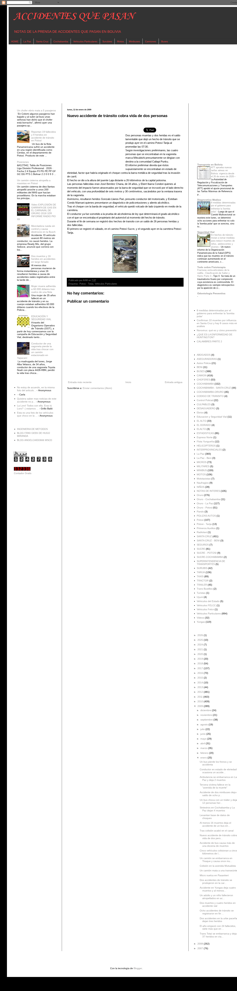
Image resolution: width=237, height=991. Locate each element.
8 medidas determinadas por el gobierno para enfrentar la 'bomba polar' (215, 313)
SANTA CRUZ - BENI (208, 540)
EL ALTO (201, 420)
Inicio (128, 382)
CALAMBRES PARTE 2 (209, 341)
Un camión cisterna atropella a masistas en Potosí (33, 182)
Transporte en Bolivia (210, 164)
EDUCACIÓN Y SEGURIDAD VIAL (41, 318)
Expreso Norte (205, 437)
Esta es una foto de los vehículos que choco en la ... (35, 414)
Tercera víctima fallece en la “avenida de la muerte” (215, 786)
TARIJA (201, 572)
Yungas (201, 621)
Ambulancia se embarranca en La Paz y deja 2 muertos (218, 778)
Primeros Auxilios (206, 528)
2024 (200, 644)
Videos (200, 617)
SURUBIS (202, 568)
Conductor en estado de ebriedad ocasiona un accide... (218, 771)
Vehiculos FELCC (206, 605)
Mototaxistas (204, 478)
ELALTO (201, 429)
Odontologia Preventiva (211, 293)
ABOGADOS (203, 354)
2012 (200, 691)
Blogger (138, 968)
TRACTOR (203, 580)
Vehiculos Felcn (205, 609)
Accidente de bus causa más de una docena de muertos (217, 844)
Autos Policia (204, 363)
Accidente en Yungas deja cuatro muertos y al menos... (218, 889)
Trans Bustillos (205, 588)
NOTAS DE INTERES (208, 491)
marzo (204, 748)
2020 (200, 654)
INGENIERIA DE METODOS (32, 429)
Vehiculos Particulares (85, 41)
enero (204, 757)
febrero (204, 753)
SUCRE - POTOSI (207, 552)
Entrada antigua (173, 382)
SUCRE (201, 548)
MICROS (201, 462)
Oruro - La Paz (205, 503)
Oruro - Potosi (204, 507)
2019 (200, 658)
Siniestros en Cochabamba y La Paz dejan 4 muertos (217, 809)
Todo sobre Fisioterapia (211, 267)
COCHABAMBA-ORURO (210, 392)
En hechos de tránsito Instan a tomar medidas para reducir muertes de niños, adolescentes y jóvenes (223, 241)
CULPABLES (204, 404)
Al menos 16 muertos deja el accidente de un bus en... (215, 824)
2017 (200, 668)
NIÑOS (200, 487)
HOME (14, 41)
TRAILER (202, 584)
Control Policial (205, 400)
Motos (120, 41)
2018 (200, 663)
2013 (200, 687)
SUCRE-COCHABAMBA (210, 557)
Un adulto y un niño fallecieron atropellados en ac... (216, 897)
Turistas (201, 592)
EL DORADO (204, 425)
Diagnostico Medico (209, 199)
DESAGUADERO (206, 408)
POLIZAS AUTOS (206, 515)
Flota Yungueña (205, 441)
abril (203, 743)
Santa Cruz (42, 41)
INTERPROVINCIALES (209, 449)
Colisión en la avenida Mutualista (218, 865)
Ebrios (200, 412)
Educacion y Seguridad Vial (212, 416)
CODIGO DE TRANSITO (210, 396)
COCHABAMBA (205, 383)
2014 (200, 682)
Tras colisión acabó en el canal (217, 830)
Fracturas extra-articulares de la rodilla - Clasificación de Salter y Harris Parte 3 (213, 273)
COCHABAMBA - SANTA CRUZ (214, 387)
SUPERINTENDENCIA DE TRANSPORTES (211, 562)
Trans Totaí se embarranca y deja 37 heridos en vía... (218, 935)
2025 (200, 639)
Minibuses (134, 41)
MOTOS (201, 474)
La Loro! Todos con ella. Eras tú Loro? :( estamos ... (34, 407)
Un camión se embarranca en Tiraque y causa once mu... (216, 860)
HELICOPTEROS (206, 445)
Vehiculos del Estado (208, 601)
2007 (200, 948)
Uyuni (200, 597)
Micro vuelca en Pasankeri (214, 875)
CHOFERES (203, 379)
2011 (200, 696)
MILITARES (203, 466)
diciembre (206, 710)
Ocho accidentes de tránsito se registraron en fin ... (217, 912)
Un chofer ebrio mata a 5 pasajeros (36, 110)
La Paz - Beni (204, 458)
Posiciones (23, 162)
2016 (200, 673)
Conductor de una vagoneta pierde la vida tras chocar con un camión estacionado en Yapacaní (35, 350)
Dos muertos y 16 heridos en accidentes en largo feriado (43, 259)
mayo (203, 738)
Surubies (107, 41)
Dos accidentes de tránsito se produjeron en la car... (216, 881)
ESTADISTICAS (205, 433)
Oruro (200, 495)
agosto (204, 724)
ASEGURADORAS (207, 359)
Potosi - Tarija (86, 284)
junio (203, 733)
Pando (200, 511)
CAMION (201, 375)
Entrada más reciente (80, 382)
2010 (200, 701)
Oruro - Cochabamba (208, 499)
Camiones (150, 41)
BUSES (201, 371)
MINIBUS (202, 470)
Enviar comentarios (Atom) (97, 388)
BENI (199, 367)
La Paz (27, 41)
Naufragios (203, 482)
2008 (200, 943)
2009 (200, 706)
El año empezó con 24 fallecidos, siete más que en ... (218, 927)
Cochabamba (60, 41)
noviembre (206, 715)
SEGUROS (203, 544)
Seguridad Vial (205, 232)
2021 (200, 649)
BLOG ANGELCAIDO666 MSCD (34, 440)
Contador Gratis (22, 473)
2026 (200, 635)
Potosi (200, 519)
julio (202, 729)
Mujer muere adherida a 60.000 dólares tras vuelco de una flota (43, 289)
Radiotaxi (202, 532)
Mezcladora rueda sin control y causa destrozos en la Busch (43, 229)
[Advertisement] (118, 74)
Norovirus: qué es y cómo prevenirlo (216, 330)
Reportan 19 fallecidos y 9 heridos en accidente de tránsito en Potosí (43, 136)
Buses (164, 41)
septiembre (206, 719)
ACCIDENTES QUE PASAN (74, 16)
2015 (200, 677)
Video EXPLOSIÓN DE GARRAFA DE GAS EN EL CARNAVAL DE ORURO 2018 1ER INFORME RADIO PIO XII (36, 212)
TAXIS (200, 576)
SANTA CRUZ (204, 536)
